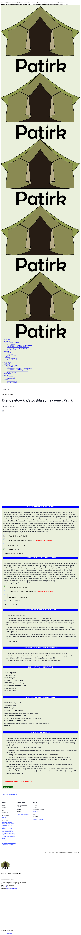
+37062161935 (8, 886)
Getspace (9, 933)
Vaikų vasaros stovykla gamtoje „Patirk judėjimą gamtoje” (61, 852)
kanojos (4, 828)
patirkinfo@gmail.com (11, 888)
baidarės (10, 822)
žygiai (3, 838)
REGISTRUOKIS (8, 787)
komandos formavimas (7, 829)
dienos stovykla (6, 823)
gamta (12, 823)
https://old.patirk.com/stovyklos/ (38, 532)
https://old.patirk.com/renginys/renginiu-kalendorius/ (9, 843)
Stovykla (4, 817)
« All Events (5, 390)
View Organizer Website (23, 814)
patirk (8, 833)
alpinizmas (5, 822)
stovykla (9, 835)
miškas (4, 831)
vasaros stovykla (11, 836)
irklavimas (4, 825)
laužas (10, 830)
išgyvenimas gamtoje (7, 827)
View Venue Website (38, 819)
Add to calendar (10, 794)
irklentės (10, 825)
